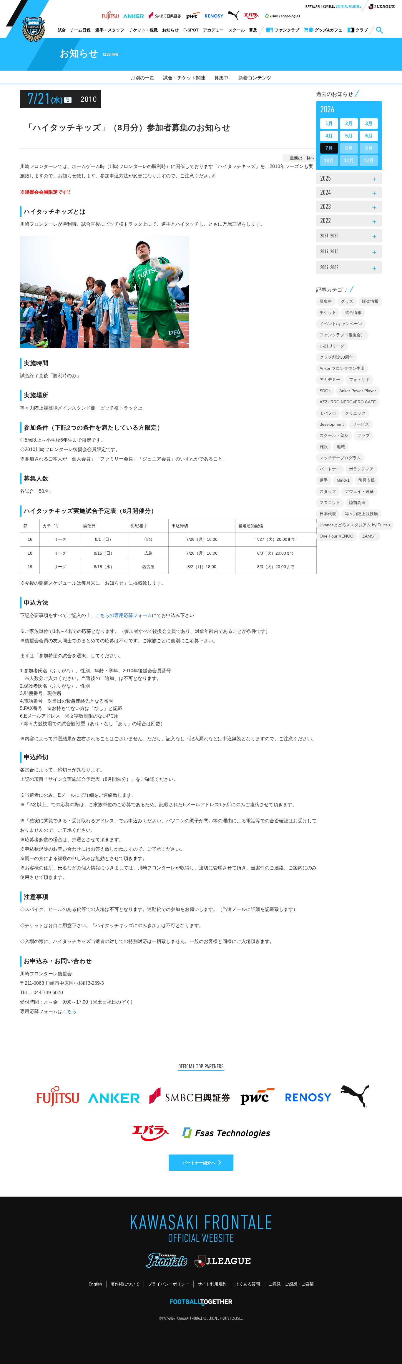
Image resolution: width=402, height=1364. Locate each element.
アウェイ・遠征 (359, 491)
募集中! (222, 77)
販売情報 (370, 301)
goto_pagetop (383, 1343)
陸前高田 (357, 502)
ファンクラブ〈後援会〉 (342, 334)
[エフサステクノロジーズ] (282, 14)
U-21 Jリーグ (332, 346)
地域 (341, 446)
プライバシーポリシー (168, 1284)
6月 (369, 135)
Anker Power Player (357, 390)
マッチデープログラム (340, 457)
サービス (361, 424)
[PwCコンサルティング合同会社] (192, 14)
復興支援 (366, 480)
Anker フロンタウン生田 (342, 368)
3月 (369, 123)
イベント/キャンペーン (341, 323)
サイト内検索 (379, 30)
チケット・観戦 (143, 30)
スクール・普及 (242, 30)
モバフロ (328, 413)
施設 (324, 446)
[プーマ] (233, 14)
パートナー (330, 469)
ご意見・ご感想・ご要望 (291, 1284)
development (332, 424)
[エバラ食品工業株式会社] (251, 14)
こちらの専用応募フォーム (123, 615)
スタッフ (328, 491)
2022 (349, 221)
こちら (69, 1011)
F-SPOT (191, 30)
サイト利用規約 (212, 1284)
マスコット (330, 502)
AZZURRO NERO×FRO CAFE (348, 402)
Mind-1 (343, 480)
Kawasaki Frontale (333, 7)
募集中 (326, 301)
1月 (329, 123)
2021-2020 (349, 236)
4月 (329, 135)
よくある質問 (247, 1284)
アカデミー (213, 30)
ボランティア (361, 469)
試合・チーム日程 (74, 30)
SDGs (325, 390)
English (95, 1284)
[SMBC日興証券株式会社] (164, 14)
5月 (349, 135)
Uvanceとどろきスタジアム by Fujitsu (355, 525)
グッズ (347, 301)
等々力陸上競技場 (361, 513)
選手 (324, 480)
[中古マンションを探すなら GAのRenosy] (214, 14)
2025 (349, 179)
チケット (328, 312)
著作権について (125, 1284)
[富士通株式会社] (110, 14)
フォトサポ (359, 379)
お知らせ (170, 30)
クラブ (363, 435)
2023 (349, 207)
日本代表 (328, 513)
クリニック (355, 413)
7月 (329, 148)
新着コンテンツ (254, 77)
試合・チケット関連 (184, 77)
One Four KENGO (336, 536)
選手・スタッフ (109, 30)
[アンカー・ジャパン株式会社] (133, 14)
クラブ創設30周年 (336, 357)
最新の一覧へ (302, 158)
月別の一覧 (142, 77)
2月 (349, 123)
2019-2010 (349, 252)
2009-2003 (349, 268)
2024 (349, 193)
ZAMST (369, 536)
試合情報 (353, 312)
